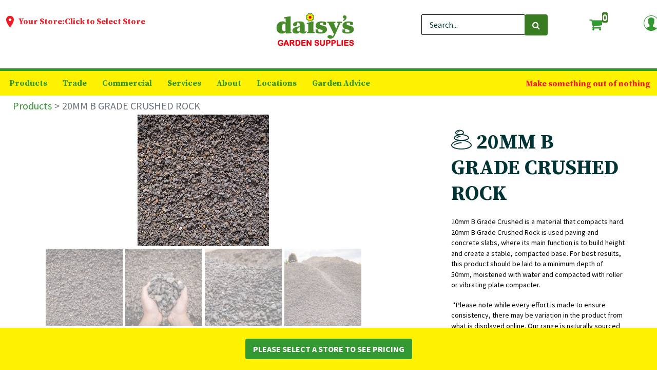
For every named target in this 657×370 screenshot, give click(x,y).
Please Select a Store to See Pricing (328, 349)
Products (32, 105)
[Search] (536, 24)
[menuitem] (28, 83)
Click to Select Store (105, 21)
